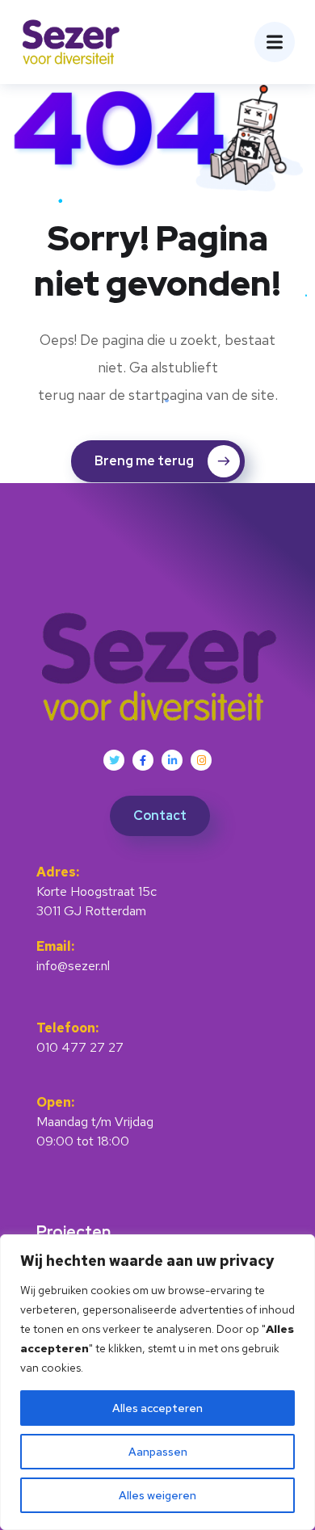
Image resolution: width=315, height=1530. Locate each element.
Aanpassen (157, 1451)
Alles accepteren (157, 1408)
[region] (157, 1382)
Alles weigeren (157, 1495)
